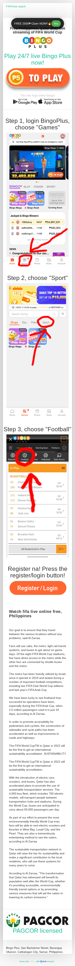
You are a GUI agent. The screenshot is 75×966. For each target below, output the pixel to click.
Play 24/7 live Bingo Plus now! (37, 59)
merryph (50, 961)
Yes (56, 23)
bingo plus (24, 961)
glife (38, 961)
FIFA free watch (16, 6)
